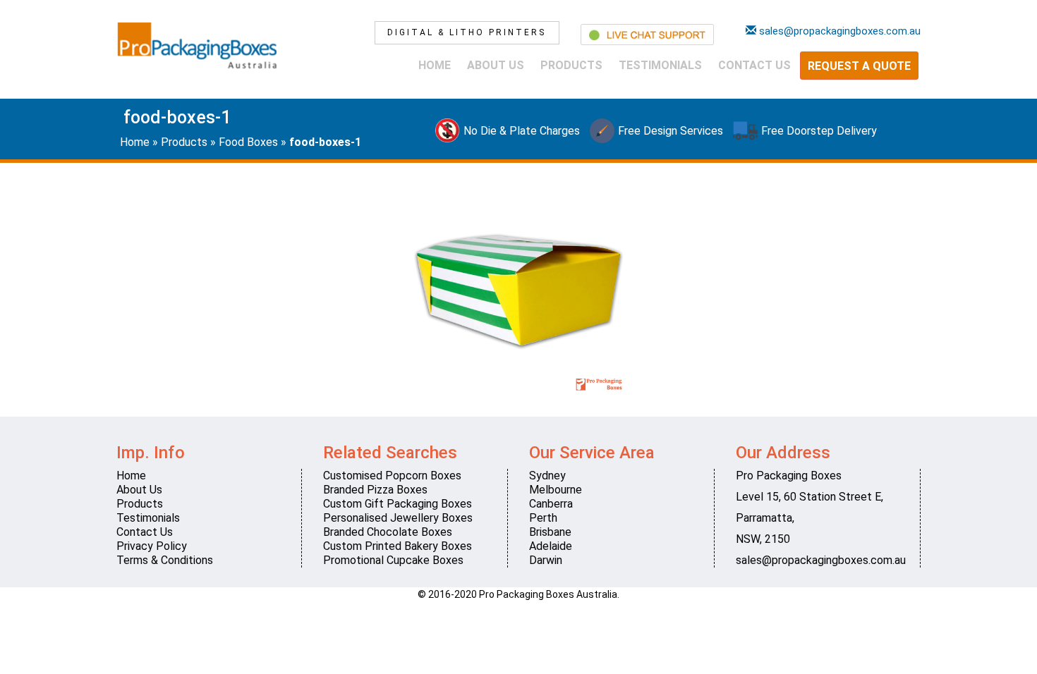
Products (571, 65)
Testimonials (660, 65)
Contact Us (754, 65)
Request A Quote (859, 66)
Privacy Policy (151, 546)
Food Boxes (248, 142)
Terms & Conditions (164, 560)
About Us (495, 65)
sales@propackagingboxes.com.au (821, 560)
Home (434, 65)
